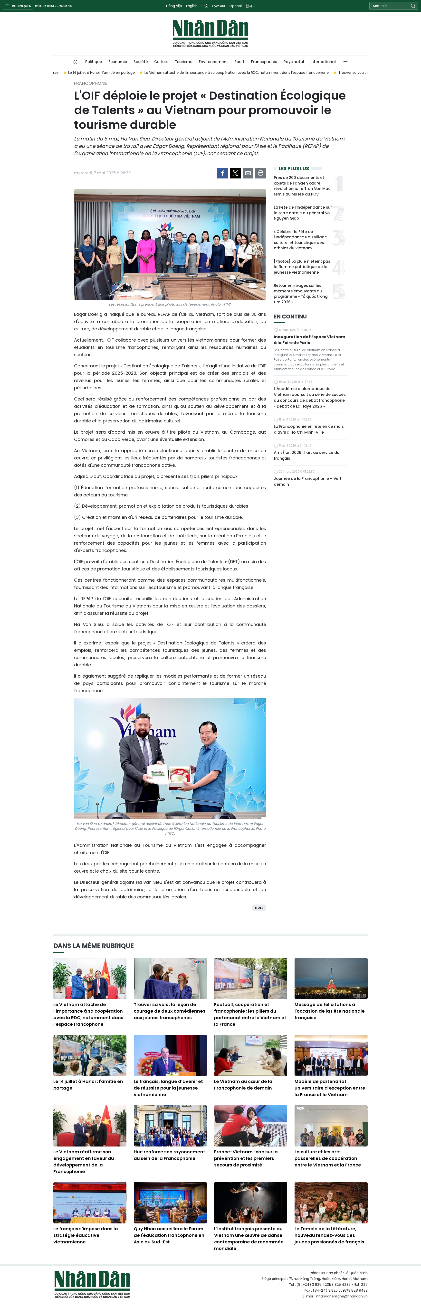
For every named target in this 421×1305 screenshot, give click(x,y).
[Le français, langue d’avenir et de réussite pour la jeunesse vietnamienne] (170, 1055)
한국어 (251, 5)
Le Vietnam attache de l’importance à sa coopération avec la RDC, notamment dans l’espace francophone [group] (226, 72)
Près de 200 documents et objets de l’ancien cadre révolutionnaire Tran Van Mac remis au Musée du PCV (302, 186)
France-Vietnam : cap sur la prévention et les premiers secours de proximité (246, 1158)
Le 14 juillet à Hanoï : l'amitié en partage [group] (91, 72)
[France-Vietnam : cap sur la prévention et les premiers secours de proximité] (250, 1126)
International (323, 61)
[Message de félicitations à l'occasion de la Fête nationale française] (331, 978)
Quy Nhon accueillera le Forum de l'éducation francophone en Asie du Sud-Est (169, 1235)
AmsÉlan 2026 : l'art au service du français (306, 455)
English (192, 5)
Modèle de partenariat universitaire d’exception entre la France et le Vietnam (330, 1088)
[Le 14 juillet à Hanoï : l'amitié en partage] (89, 1055)
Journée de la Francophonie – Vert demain (308, 481)
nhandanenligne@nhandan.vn (342, 1296)
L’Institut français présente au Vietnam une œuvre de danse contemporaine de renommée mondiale (249, 1238)
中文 (204, 5)
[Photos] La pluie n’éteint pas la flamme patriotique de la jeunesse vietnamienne (302, 267)
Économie (117, 61)
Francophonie (264, 61)
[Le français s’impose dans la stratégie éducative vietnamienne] (89, 1202)
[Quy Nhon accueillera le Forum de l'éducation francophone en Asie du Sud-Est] (170, 1202)
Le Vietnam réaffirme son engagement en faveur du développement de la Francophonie (83, 1161)
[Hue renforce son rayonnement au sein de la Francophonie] (170, 1126)
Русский (218, 5)
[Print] (260, 173)
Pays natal (294, 61)
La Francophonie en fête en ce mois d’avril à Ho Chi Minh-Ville (309, 429)
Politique (93, 61)
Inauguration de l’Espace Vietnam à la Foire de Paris (309, 339)
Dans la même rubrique (93, 945)
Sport (239, 61)
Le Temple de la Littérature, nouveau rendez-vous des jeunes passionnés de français (329, 1235)
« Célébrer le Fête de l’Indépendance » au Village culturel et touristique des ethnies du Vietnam (300, 240)
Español (235, 5)
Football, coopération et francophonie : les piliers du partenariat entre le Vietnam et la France (250, 1014)
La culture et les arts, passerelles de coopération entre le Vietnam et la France (328, 1158)
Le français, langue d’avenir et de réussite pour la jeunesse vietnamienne (168, 1088)
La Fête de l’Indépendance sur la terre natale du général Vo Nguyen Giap (303, 213)
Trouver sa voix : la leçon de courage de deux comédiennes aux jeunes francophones (169, 1011)
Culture (161, 61)
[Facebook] (222, 173)
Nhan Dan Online (210, 33)
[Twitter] (235, 173)
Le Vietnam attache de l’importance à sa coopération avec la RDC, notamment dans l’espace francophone (88, 1014)
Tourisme (183, 61)
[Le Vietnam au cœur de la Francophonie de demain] (250, 1055)
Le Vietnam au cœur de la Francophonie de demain (243, 1084)
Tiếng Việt (173, 5)
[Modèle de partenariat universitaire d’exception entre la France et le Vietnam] (331, 1055)
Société (141, 61)
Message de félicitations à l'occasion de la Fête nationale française (330, 1011)
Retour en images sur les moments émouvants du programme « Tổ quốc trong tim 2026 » (301, 294)
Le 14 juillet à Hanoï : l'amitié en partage (88, 1084)
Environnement (213, 61)
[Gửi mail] (248, 173)
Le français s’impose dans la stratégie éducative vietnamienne (85, 1235)
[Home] (75, 62)
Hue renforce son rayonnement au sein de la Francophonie (169, 1155)
